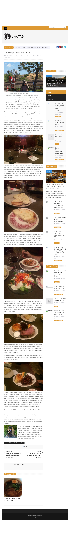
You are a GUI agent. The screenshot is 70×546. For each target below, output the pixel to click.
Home (36, 517)
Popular (50, 92)
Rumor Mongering (60, 130)
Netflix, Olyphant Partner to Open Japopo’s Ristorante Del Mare (59, 234)
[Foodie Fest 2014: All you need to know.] (51, 137)
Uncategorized (50, 76)
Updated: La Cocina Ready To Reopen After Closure (34, 455)
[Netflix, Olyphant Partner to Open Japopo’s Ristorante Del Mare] (49, 234)
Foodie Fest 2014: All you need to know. (59, 136)
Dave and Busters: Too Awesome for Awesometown (59, 150)
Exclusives (58, 116)
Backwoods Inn (8, 442)
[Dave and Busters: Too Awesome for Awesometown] (51, 150)
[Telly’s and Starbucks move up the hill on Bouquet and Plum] (49, 220)
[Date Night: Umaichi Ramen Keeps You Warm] (13, 487)
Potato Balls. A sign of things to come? (59, 122)
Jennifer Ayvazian (16, 55)
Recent (49, 95)
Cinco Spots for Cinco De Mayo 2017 (34, 47)
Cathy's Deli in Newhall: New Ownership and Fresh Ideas (13, 455)
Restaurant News (58, 260)
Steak (22, 442)
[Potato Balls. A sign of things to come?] (51, 123)
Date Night (16, 442)
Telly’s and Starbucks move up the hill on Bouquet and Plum (60, 219)
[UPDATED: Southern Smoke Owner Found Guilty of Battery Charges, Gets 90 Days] (49, 250)
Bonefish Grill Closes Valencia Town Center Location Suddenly (59, 106)
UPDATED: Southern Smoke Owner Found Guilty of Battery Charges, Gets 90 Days (60, 250)
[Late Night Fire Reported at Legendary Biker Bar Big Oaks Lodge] (49, 204)
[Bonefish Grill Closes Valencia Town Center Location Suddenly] (51, 106)
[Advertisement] (35, 13)
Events (57, 144)
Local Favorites (25, 55)
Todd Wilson (59, 112)
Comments (50, 99)
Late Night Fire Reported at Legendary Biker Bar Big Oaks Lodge (59, 204)
